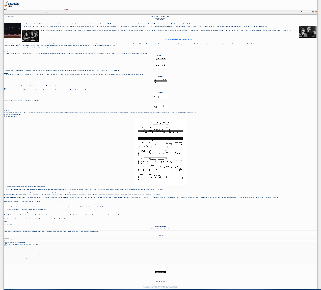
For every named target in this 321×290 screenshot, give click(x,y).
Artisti (34, 8)
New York (58, 8)
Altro (74, 8)
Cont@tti (175, 287)
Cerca (164, 287)
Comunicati (152, 286)
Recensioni (18, 8)
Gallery (50, 8)
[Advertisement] (286, 4)
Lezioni (42, 8)
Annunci (176, 286)
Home (144, 286)
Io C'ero (156, 286)
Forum (160, 287)
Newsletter (156, 287)
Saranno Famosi (150, 287)
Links (167, 287)
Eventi (26, 8)
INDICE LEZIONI (11, 16)
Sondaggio (171, 287)
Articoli (10, 8)
